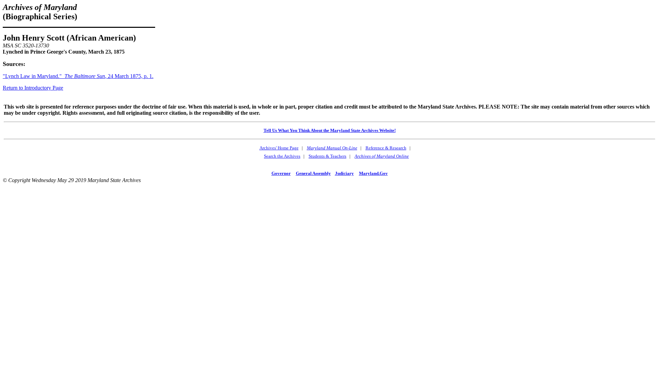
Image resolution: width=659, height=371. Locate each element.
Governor (281, 173)
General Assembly (313, 173)
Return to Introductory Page (33, 88)
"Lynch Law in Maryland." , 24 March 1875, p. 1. (78, 76)
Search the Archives (282, 156)
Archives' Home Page (279, 147)
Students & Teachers (327, 156)
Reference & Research (386, 147)
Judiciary (344, 173)
